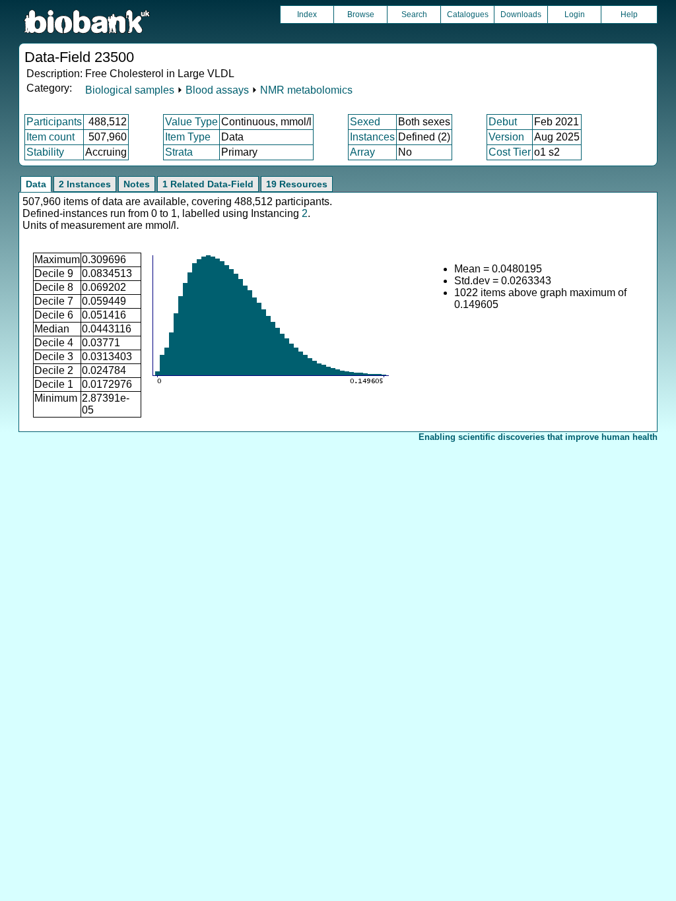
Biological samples (129, 90)
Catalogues (468, 14)
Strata (179, 152)
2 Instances (85, 184)
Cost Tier (510, 152)
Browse (360, 14)
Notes (136, 184)
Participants (54, 121)
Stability (45, 152)
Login (574, 14)
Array (362, 152)
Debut (503, 121)
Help (629, 14)
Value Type (191, 121)
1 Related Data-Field (208, 184)
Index (307, 14)
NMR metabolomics (306, 90)
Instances (372, 136)
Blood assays (217, 90)
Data (36, 184)
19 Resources (296, 184)
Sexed (365, 121)
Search (414, 14)
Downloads (520, 14)
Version (506, 136)
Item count (50, 136)
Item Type (188, 136)
